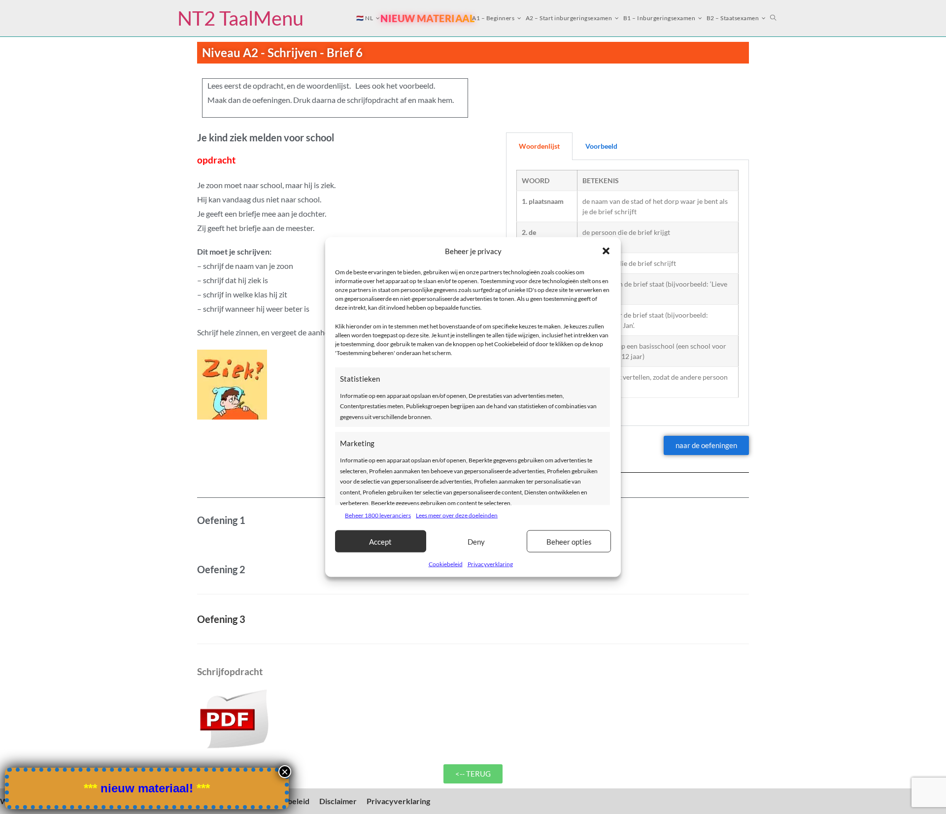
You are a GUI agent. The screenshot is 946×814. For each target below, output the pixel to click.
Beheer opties (569, 541)
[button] (606, 251)
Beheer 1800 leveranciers (378, 515)
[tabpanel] (627, 293)
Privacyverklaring (490, 564)
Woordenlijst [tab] (539, 146)
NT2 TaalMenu (240, 18)
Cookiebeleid (446, 564)
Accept (380, 541)
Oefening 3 (221, 619)
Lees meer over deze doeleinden (457, 515)
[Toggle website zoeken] (773, 18)
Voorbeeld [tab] (601, 146)
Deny (476, 541)
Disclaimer (338, 801)
